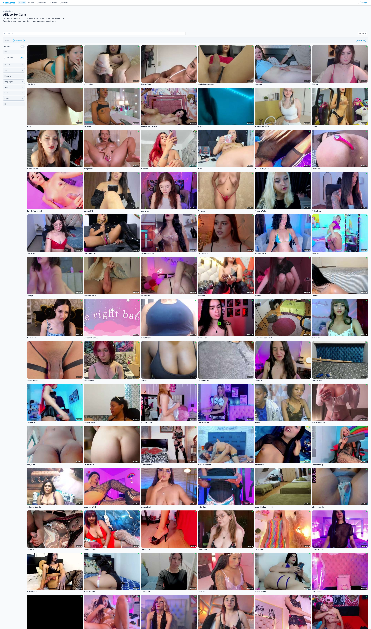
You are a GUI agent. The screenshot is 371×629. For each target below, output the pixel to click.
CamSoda (10, 57)
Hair (5, 104)
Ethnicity (7, 76)
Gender (7, 65)
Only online (7, 46)
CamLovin (9, 2)
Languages (8, 82)
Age (5, 70)
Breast (6, 98)
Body (6, 93)
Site (5, 52)
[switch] (22, 46)
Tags (6, 87)
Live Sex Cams (8, 11)
